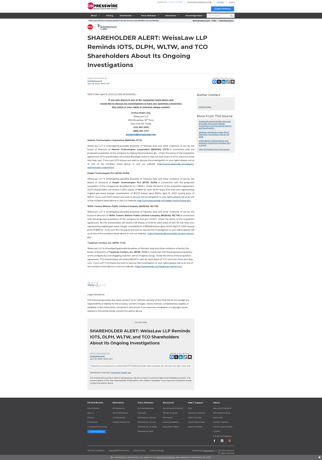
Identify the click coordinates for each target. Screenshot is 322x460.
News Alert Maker (171, 427)
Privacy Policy (139, 450)
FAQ (190, 408)
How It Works (93, 408)
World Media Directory (201, 21)
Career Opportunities (222, 427)
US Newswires (119, 417)
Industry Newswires (121, 422)
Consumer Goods (119, 372)
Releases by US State (147, 427)
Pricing (200, 2)
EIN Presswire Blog (221, 413)
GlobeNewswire (94, 81)
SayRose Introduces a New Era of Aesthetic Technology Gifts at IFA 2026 (214, 134)
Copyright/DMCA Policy (118, 450)
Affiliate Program (170, 413)
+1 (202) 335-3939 (175, 2)
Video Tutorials (194, 417)
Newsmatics (208, 451)
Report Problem (195, 427)
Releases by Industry (147, 417)
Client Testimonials (196, 422)
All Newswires (119, 408)
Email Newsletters (226, 21)
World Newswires (120, 413)
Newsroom (218, 417)
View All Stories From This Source (214, 149)
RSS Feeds (168, 417)
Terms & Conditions (96, 450)
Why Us (90, 413)
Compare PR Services (97, 427)
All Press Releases (146, 408)
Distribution (92, 422)
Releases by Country (147, 422)
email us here (205, 107)
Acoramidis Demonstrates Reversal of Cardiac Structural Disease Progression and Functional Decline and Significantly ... (215, 124)
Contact (220, 2)
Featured (142, 413)
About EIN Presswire (222, 408)
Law (129, 372)
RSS (214, 21)
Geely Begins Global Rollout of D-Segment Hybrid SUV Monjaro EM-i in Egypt (215, 143)
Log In (232, 2)
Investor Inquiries (220, 422)
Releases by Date (145, 431)
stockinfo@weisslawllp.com (141, 134)
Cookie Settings (156, 450)
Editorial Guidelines (196, 413)
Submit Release (222, 9)
